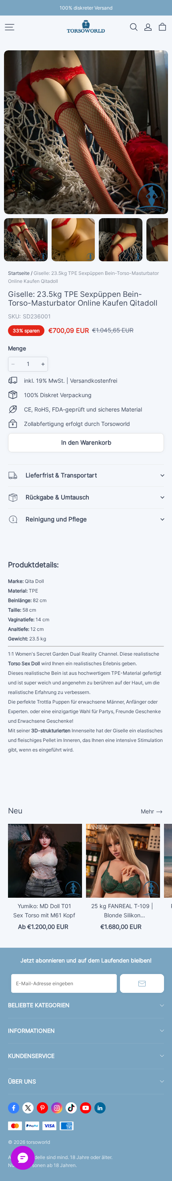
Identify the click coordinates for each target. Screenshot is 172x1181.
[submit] (142, 983)
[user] (148, 27)
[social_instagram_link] (56, 1107)
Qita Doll (34, 581)
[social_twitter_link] (28, 1107)
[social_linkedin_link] (100, 1107)
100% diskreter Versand (86, 8)
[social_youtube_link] (85, 1107)
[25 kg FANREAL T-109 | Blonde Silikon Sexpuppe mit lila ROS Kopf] (123, 861)
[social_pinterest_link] (42, 1107)
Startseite (19, 273)
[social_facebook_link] (13, 1107)
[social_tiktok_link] (71, 1107)
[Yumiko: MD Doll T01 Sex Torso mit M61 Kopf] (45, 861)
